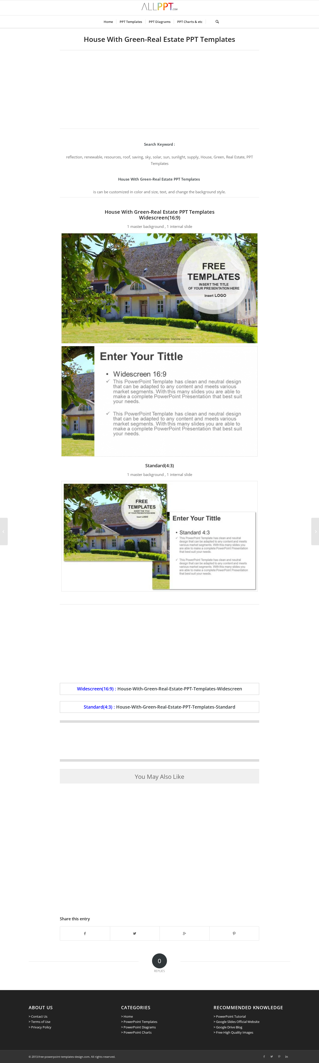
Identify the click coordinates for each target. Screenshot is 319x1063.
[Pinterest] (279, 1056)
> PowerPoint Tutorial (230, 1016)
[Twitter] (271, 1056)
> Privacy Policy (40, 1027)
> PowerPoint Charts (136, 1032)
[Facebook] (264, 1056)
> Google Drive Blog (228, 1027)
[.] (209, 21)
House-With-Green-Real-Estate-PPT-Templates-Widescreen (179, 689)
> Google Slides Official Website (236, 1021)
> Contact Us (38, 1016)
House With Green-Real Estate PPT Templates (159, 39)
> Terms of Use (39, 1021)
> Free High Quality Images (233, 1032)
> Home (127, 1016)
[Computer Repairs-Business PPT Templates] (315, 531)
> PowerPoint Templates (139, 1021)
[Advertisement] (159, 88)
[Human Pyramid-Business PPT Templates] (4, 531)
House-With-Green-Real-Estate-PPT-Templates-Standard (175, 707)
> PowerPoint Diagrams (138, 1027)
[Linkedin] (286, 1056)
